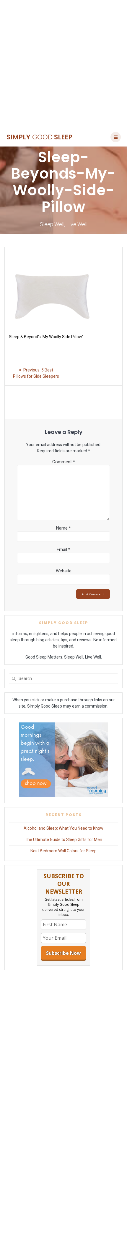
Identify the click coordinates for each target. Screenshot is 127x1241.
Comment (63, 461)
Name (63, 528)
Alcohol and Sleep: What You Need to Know (63, 828)
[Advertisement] (63, 64)
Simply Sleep (39, 137)
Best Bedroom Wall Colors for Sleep (63, 850)
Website (63, 571)
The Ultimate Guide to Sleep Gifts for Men (63, 839)
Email (63, 549)
